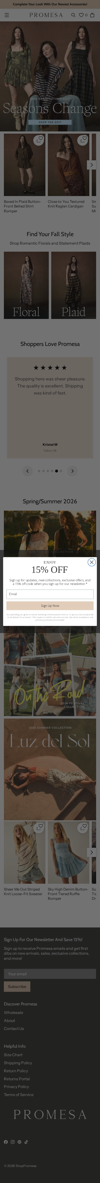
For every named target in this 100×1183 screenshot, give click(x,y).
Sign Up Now (50, 606)
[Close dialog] (92, 562)
